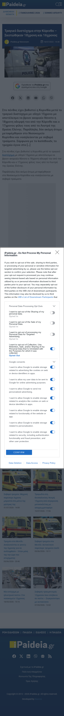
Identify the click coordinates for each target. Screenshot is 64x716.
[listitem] (32, 306)
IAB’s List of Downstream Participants (35, 297)
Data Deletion (15, 463)
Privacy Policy (48, 463)
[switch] (52, 312)
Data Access (32, 463)
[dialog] (32, 358)
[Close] (58, 253)
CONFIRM (19, 452)
